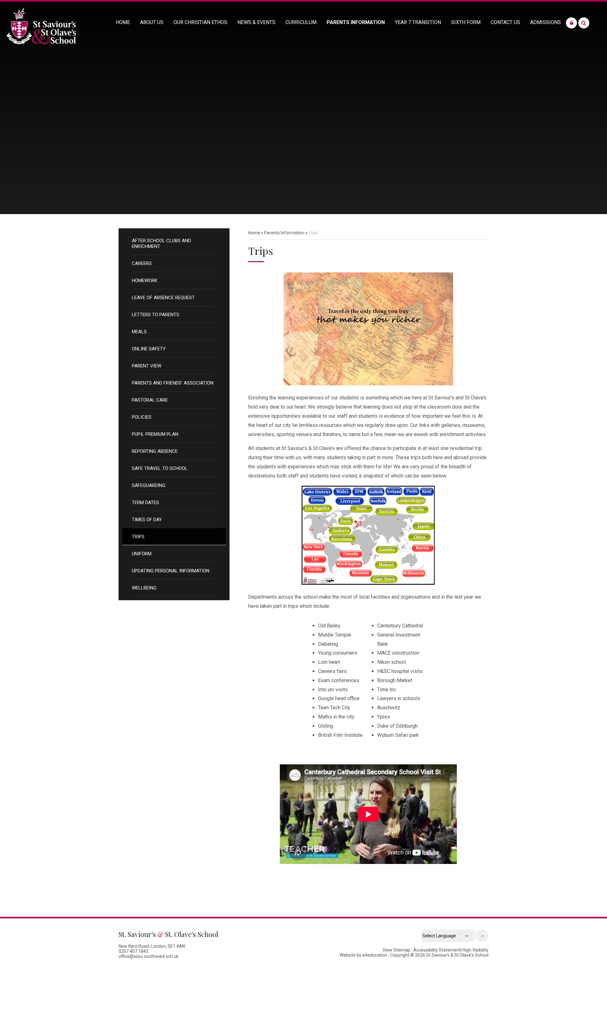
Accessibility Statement (437, 950)
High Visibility (475, 950)
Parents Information (284, 232)
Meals (139, 332)
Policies (141, 417)
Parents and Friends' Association (172, 383)
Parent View (146, 366)
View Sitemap (396, 950)
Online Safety (149, 349)
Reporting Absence (155, 451)
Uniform (141, 554)
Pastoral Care (150, 400)
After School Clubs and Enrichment (161, 243)
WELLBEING (144, 588)
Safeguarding (148, 485)
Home (254, 232)
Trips (138, 537)
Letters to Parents (155, 315)
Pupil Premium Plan (155, 434)
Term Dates (145, 502)
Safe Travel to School (159, 468)
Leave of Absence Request (163, 297)
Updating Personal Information (170, 571)
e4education (374, 955)
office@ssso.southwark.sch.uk (149, 956)
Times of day (147, 519)
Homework (144, 280)
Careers (142, 263)
